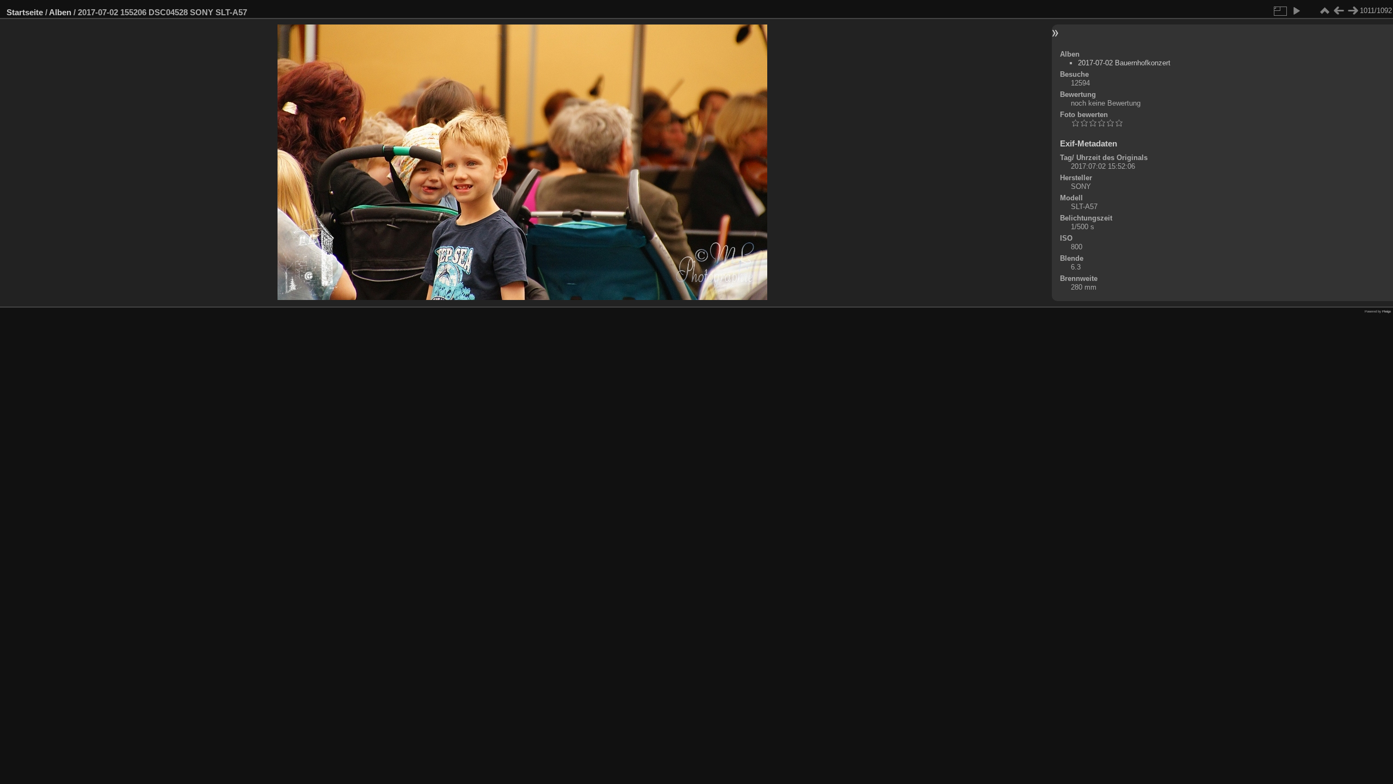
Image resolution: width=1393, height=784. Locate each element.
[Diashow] (1296, 11)
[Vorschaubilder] (1324, 11)
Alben (60, 12)
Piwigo (1386, 311)
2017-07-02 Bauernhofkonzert (1124, 63)
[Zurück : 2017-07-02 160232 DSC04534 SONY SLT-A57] (1339, 11)
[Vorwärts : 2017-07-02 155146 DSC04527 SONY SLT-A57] (1353, 11)
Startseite (25, 12)
